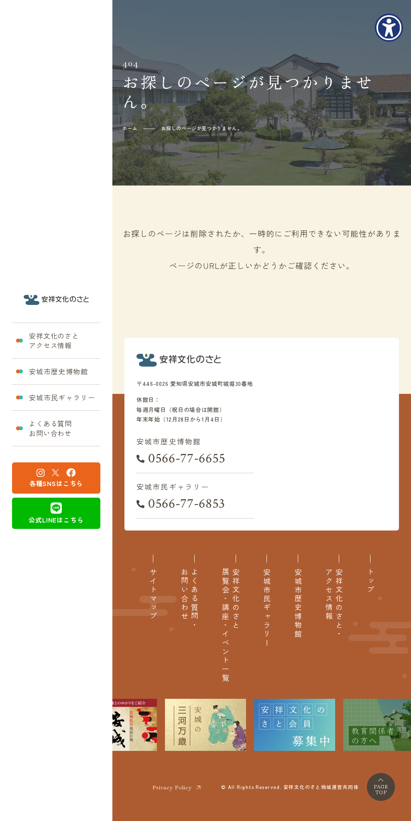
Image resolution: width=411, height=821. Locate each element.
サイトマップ (153, 594)
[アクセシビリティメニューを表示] (389, 28)
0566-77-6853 (186, 503)
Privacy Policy (172, 787)
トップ (370, 581)
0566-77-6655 (187, 458)
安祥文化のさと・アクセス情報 (334, 603)
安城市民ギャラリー (62, 397)
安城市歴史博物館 (58, 371)
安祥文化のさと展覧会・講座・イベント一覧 (230, 625)
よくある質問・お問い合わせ (189, 599)
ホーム (130, 128)
